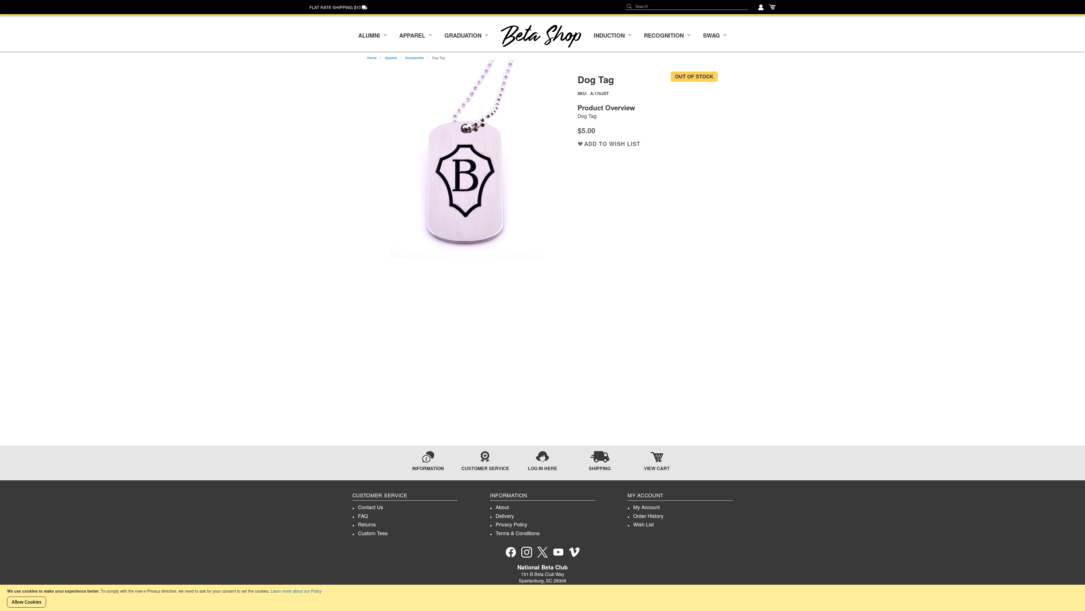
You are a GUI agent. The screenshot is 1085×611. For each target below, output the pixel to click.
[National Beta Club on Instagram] (526, 552)
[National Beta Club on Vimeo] (574, 552)
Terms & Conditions (518, 533)
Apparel (412, 35)
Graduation (462, 35)
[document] (543, 598)
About (502, 507)
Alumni (369, 35)
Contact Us (370, 507)
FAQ (363, 515)
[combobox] (686, 6)
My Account (646, 507)
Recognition (664, 35)
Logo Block (540, 36)
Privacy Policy (511, 524)
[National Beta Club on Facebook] (510, 552)
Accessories (414, 57)
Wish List (643, 524)
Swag (711, 35)
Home (372, 57)
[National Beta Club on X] (542, 552)
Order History (648, 515)
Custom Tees (373, 533)
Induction (609, 35)
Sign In (761, 8)
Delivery (505, 515)
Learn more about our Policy (296, 591)
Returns (367, 524)
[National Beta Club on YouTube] (558, 552)
